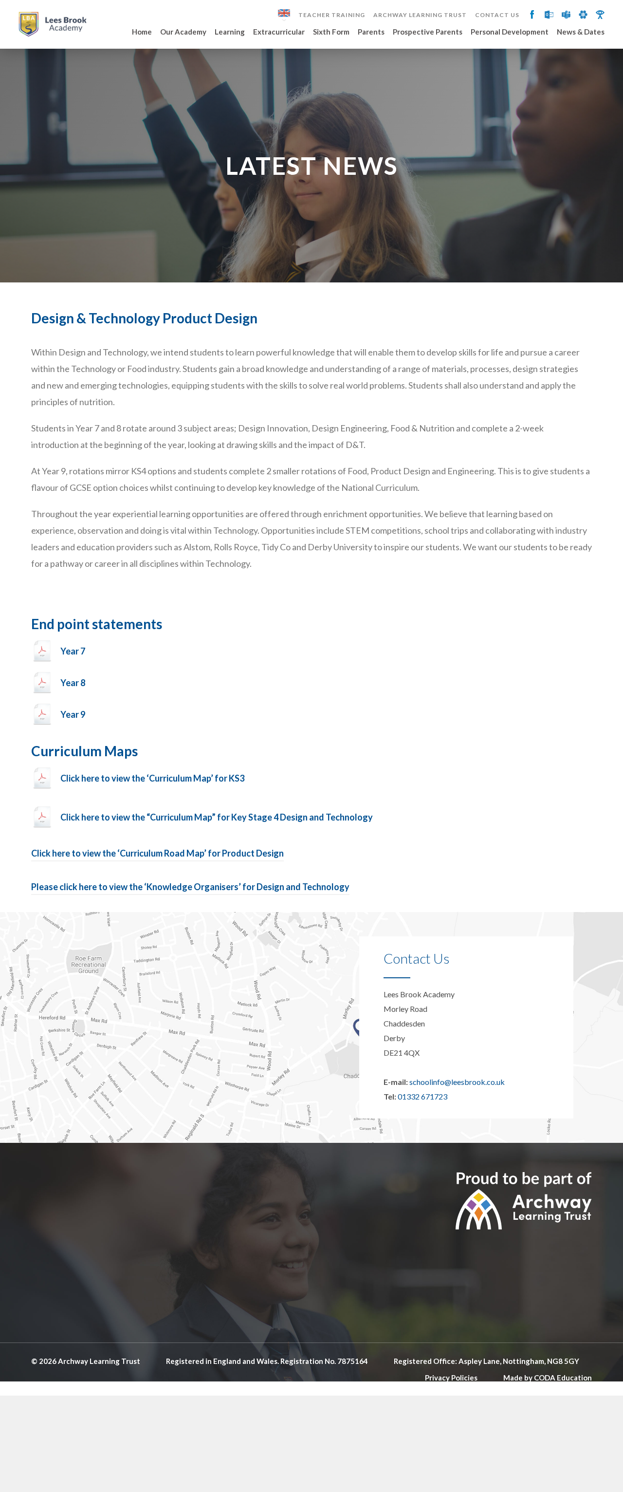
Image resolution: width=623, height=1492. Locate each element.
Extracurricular (279, 32)
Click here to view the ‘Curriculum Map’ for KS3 (152, 778)
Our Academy (183, 32)
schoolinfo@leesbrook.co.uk (457, 1081)
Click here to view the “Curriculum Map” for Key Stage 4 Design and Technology (217, 817)
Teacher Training (331, 15)
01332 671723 (422, 1096)
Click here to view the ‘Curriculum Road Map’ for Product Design (157, 853)
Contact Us (497, 15)
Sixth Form (331, 32)
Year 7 (72, 651)
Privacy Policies (451, 1377)
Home (142, 32)
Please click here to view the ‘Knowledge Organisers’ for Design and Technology (190, 886)
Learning (230, 32)
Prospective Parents (427, 32)
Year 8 (72, 682)
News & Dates (581, 32)
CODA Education (563, 1377)
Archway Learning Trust (420, 15)
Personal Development (510, 32)
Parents (371, 32)
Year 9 (72, 714)
